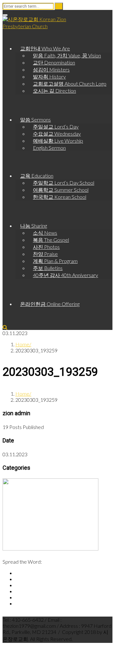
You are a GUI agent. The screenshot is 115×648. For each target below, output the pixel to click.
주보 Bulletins (48, 268)
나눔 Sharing (33, 226)
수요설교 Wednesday (57, 133)
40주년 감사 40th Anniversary (65, 275)
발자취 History (49, 76)
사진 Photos (46, 247)
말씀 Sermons (35, 119)
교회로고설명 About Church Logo (69, 83)
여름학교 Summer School (60, 190)
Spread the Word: (22, 562)
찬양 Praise (45, 254)
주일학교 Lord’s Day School (63, 183)
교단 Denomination (54, 62)
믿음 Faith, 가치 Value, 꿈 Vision (67, 55)
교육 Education (36, 176)
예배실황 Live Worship (58, 141)
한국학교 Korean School (59, 197)
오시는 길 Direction (54, 91)
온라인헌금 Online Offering (50, 304)
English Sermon (49, 148)
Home (22, 344)
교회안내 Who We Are (45, 48)
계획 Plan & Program (55, 261)
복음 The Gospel (51, 240)
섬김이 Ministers (51, 69)
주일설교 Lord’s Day (56, 126)
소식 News (45, 233)
